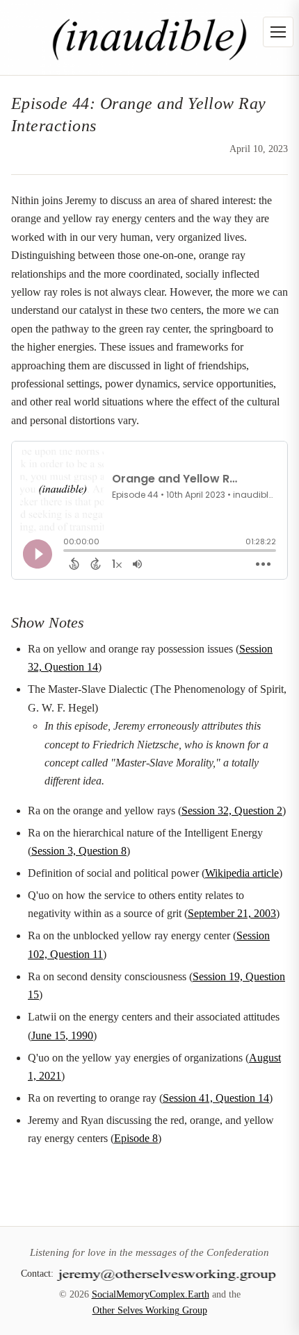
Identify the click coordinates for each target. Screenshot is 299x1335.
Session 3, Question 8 (79, 851)
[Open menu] (278, 32)
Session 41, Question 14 (216, 1098)
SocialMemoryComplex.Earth (150, 1294)
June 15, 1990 (62, 1035)
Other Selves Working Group (149, 1310)
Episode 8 (136, 1138)
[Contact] (167, 1273)
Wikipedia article (242, 873)
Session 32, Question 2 (231, 810)
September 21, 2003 (232, 913)
